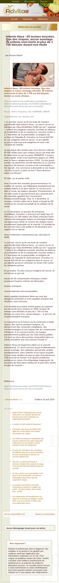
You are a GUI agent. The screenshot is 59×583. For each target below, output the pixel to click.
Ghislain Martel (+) (13, 399)
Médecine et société (29, 27)
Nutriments (28, 19)
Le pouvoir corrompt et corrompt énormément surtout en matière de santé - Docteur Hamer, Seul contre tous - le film (26, 488)
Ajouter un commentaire (45, 514)
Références (43, 19)
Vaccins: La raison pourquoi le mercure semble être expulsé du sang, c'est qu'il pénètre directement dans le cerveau (28, 465)
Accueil (14, 19)
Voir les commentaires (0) (14, 514)
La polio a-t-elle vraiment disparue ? (27, 424)
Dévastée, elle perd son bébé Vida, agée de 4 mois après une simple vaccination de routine (26, 431)
